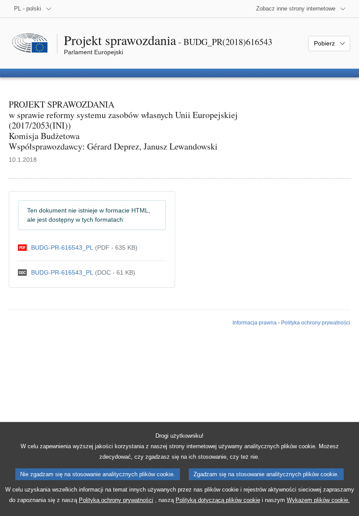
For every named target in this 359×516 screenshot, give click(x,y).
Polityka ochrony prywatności (315, 323)
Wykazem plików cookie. (318, 500)
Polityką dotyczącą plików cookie (218, 500)
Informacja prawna (254, 323)
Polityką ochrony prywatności (116, 500)
